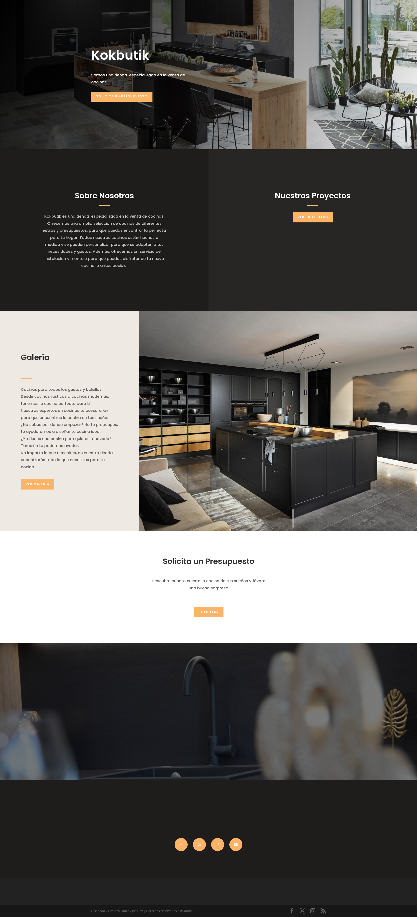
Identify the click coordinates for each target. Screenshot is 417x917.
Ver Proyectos (313, 217)
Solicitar (209, 612)
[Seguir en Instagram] (217, 844)
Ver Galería (38, 484)
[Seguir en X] (199, 844)
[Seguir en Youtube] (235, 844)
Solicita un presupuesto (122, 96)
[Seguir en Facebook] (181, 844)
